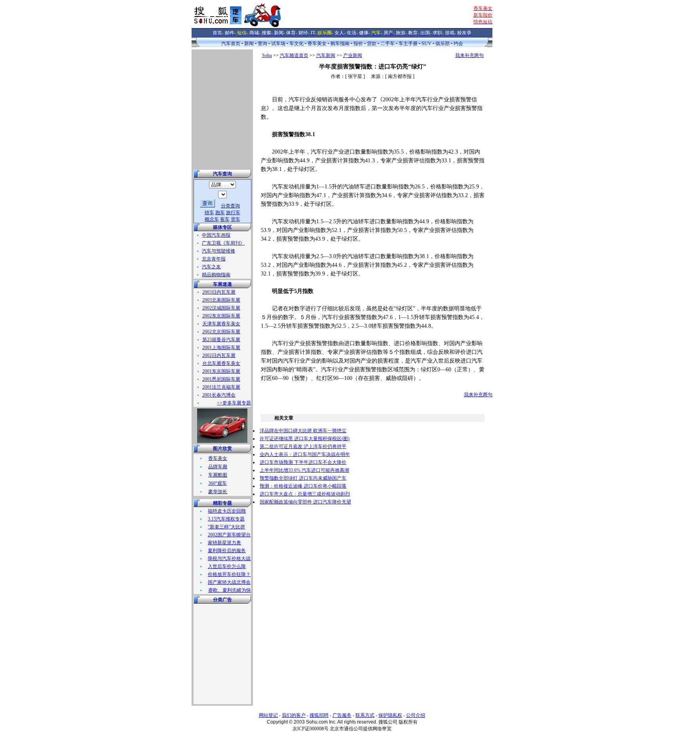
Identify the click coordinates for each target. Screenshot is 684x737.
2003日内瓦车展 (219, 292)
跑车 (220, 212)
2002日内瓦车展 (219, 355)
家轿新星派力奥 (224, 542)
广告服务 (342, 715)
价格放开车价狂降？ (229, 574)
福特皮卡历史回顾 (227, 511)
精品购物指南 (216, 274)
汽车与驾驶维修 (218, 251)
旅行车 (233, 212)
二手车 (387, 43)
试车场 (278, 43)
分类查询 (230, 206)
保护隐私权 (390, 715)
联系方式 (364, 715)
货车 (235, 219)
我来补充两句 (469, 55)
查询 (262, 43)
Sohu (267, 55)
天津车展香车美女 (221, 324)
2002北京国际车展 (221, 331)
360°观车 (217, 483)
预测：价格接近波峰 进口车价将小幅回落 (303, 486)
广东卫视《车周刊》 (223, 243)
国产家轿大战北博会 (229, 582)
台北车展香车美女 (221, 363)
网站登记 (268, 715)
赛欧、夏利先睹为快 (229, 590)
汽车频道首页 (294, 55)
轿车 (209, 212)
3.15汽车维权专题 (226, 519)
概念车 (212, 219)
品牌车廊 (217, 466)
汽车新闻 (325, 55)
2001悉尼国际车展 (221, 379)
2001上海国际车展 (221, 347)
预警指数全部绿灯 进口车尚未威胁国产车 (303, 478)
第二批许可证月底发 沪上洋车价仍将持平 (303, 446)
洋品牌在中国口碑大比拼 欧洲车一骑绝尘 (303, 430)
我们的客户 (294, 715)
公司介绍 (415, 715)
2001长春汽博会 (219, 395)
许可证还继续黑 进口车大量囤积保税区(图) (305, 438)
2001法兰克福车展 (221, 387)
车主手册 (408, 43)
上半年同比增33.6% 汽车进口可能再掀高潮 (304, 470)
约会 (458, 43)
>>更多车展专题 (234, 403)
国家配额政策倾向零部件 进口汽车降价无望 (305, 502)
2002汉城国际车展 (221, 308)
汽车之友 (211, 267)
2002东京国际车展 (221, 316)
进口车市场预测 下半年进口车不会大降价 (303, 462)
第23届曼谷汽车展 (221, 339)
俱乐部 (442, 43)
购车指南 (340, 43)
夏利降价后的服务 (227, 550)
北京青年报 (214, 259)
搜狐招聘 (319, 715)
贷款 (371, 43)
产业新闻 (352, 55)
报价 (358, 43)
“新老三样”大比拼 (226, 527)
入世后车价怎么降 (227, 566)
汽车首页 (230, 43)
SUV (426, 43)
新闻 (249, 43)
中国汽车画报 (216, 235)
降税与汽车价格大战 (229, 558)
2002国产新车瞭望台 (229, 535)
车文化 (296, 43)
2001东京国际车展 (221, 371)
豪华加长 (217, 491)
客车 (225, 219)
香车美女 (317, 43)
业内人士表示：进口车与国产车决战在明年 (305, 454)
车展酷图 (217, 475)
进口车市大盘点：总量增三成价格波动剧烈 (305, 494)
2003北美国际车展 (221, 300)
